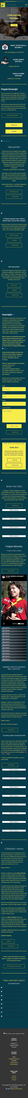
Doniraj (14, 1079)
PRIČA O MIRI (14, 285)
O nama (14, 1076)
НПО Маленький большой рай (14, 966)
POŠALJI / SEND (14, 426)
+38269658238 (14, 1064)
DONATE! (14, 25)
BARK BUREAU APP (14, 191)
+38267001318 (14, 1062)
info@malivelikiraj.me (14, 1059)
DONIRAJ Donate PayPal (12, 115)
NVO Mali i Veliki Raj (11, 4)
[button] (4, 37)
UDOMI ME (14, 460)
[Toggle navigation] (26, 5)
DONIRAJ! (14, 240)
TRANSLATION (15, 196)
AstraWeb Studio (18, 1088)
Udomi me (14, 1078)
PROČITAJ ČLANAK (14, 235)
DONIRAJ (9, 941)
